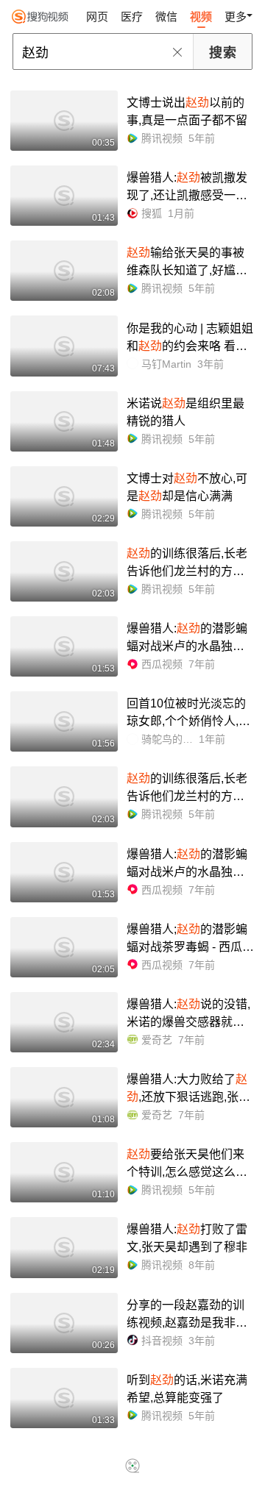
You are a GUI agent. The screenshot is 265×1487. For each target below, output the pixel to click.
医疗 (132, 16)
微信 (166, 16)
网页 (97, 16)
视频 (201, 16)
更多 (236, 16)
